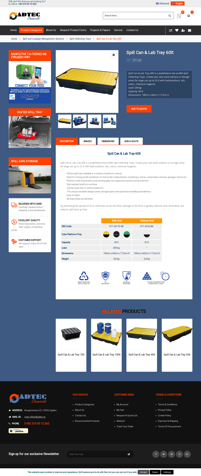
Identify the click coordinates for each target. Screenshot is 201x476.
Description (67, 141)
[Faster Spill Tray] (30, 132)
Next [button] (117, 121)
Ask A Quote (132, 141)
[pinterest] (171, 454)
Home (14, 38)
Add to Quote (139, 109)
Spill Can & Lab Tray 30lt (177, 354)
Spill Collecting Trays (80, 38)
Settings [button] (167, 472)
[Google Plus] (187, 454)
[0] (179, 17)
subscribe (128, 454)
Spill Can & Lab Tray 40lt (141, 354)
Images (88, 141)
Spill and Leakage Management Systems (43, 38)
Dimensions (108, 141)
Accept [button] (143, 472)
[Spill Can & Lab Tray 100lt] (106, 334)
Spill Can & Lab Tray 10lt (71, 354)
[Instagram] (179, 454)
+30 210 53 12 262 (27, 4)
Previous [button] (56, 121)
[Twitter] (163, 454)
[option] (87, 81)
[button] (114, 55)
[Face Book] (155, 454)
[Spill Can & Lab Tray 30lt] (177, 334)
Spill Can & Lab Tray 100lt (106, 354)
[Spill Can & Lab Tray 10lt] (71, 334)
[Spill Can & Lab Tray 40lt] (141, 334)
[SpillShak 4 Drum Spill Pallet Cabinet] (30, 179)
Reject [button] (155, 472)
